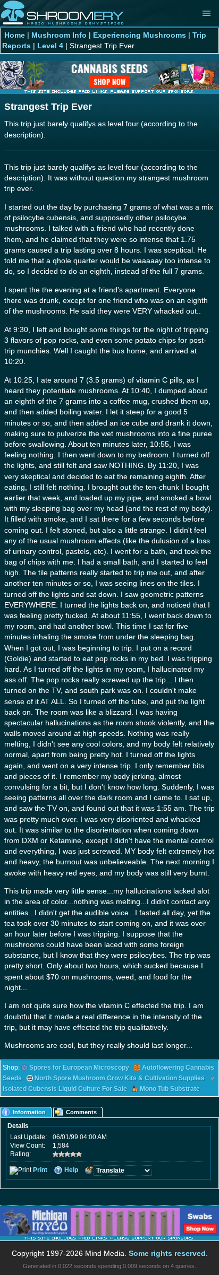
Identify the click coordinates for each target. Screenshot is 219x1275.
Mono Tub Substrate (170, 1089)
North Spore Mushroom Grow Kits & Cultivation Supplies (120, 1078)
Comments (81, 1112)
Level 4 (50, 45)
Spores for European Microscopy (79, 1067)
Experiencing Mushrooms (139, 35)
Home (14, 35)
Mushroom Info (59, 35)
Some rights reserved (167, 1253)
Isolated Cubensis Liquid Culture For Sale (65, 1089)
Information (29, 1112)
